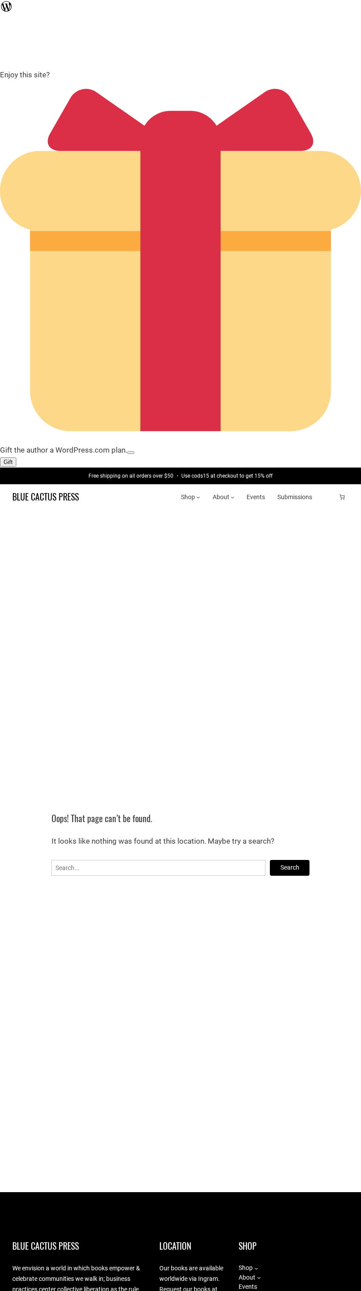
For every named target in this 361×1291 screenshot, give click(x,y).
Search (289, 867)
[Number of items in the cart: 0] (342, 497)
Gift (8, 462)
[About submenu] (232, 497)
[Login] (328, 497)
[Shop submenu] (198, 497)
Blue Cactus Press (45, 497)
